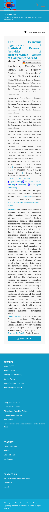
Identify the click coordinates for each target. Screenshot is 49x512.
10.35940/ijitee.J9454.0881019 (19, 179)
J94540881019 (10, 14)
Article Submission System (14, 383)
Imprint (6, 487)
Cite (12, 184)
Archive (6, 451)
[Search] (35, 5)
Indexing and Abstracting (13, 375)
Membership (8, 459)
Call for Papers (9, 379)
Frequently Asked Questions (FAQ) (17, 478)
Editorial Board (9, 455)
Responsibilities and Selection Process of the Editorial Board (24, 425)
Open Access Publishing (13, 415)
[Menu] (41, 5)
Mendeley (21, 184)
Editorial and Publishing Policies (16, 411)
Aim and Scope (9, 370)
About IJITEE (9, 366)
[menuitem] (35, 5)
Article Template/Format (13, 387)
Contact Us (8, 483)
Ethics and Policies (32, 181)
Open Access (15, 181)
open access (27, 196)
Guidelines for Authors (12, 407)
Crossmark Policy (10, 446)
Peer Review (8, 420)
